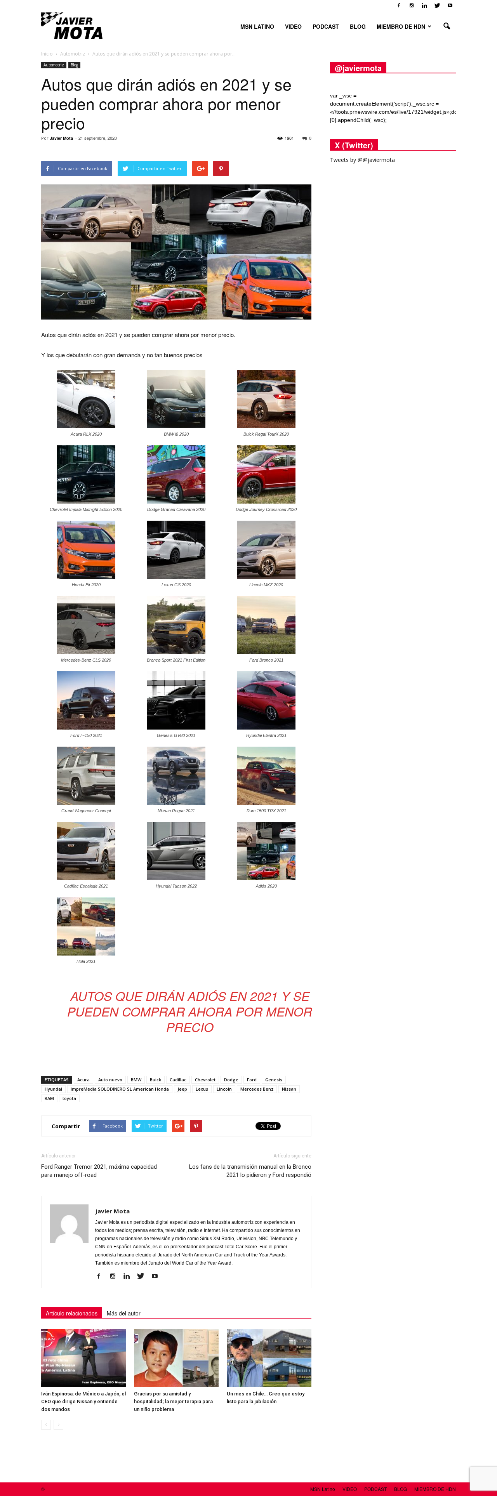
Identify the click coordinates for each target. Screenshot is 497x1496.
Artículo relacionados (71, 1313)
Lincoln (224, 1089)
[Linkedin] (424, 5)
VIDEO (293, 26)
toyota (69, 1098)
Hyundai (53, 1089)
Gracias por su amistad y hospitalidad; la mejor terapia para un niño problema (173, 1401)
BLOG (358, 26)
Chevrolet (205, 1079)
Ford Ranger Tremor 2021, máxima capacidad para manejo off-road (99, 1170)
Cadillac (178, 1079)
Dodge (231, 1079)
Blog (74, 65)
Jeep (182, 1089)
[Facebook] (399, 5)
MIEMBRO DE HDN (401, 26)
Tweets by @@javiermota (362, 159)
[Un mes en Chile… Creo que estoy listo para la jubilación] (269, 1358)
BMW (136, 1079)
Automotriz (53, 65)
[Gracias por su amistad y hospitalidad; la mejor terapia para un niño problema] (176, 1358)
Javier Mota (61, 138)
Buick (155, 1079)
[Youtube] (450, 5)
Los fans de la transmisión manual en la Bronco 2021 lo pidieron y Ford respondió (250, 1170)
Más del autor (124, 1313)
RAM (49, 1098)
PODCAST (326, 26)
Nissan (289, 1089)
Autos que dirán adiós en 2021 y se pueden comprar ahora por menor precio (189, 1011)
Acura (83, 1079)
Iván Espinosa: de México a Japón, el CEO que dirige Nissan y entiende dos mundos (83, 1401)
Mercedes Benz (256, 1089)
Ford (252, 1079)
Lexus (202, 1089)
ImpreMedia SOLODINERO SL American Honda (120, 1089)
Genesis (273, 1079)
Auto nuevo (110, 1079)
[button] (446, 26)
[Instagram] (411, 5)
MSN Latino (257, 26)
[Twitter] (437, 5)
